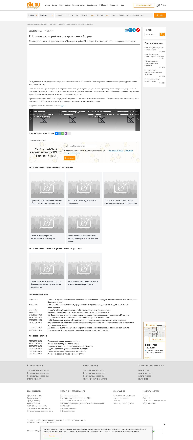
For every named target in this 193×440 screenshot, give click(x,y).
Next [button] (137, 120)
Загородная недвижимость (38, 408)
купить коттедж (145, 373)
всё (92, 15)
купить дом (143, 370)
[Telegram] (59, 133)
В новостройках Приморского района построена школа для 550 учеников (78, 312)
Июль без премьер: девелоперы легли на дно (67, 351)
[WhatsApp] (62, 133)
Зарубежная (92, 5)
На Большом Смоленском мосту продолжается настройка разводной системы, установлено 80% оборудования (88, 306)
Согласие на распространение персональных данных (82, 403)
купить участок (145, 376)
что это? (147, 358)
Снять (54, 5)
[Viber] (66, 133)
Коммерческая (78, 5)
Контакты (146, 398)
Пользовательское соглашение (73, 401)
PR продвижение (67, 411)
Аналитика (114, 5)
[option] (43, 120)
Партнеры (117, 401)
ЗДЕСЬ (63, 105)
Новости (60, 24)
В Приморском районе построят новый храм (78, 24)
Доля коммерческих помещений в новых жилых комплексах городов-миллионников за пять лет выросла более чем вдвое (92, 301)
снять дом (143, 379)
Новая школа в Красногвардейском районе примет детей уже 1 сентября (78, 330)
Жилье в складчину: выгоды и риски (63, 344)
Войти (163, 5)
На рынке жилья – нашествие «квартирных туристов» (70, 346)
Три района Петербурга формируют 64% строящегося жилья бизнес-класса (79, 310)
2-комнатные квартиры (38, 373)
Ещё (122, 5)
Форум (145, 396)
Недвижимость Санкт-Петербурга (37, 24)
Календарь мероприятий (123, 403)
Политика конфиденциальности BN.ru (75, 398)
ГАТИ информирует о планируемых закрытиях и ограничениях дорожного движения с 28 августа (88, 328)
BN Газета (103, 5)
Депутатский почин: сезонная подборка (64, 341)
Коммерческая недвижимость (40, 411)
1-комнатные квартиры (38, 370)
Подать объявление (143, 5)
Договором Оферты (116, 151)
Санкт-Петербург (32, 8)
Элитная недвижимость (37, 406)
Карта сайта (65, 406)
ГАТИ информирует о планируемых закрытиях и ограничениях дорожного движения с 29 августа (88, 315)
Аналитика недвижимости (124, 396)
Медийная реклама (68, 408)
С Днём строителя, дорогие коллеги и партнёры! (68, 349)
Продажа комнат (34, 398)
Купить (47, 5)
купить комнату (34, 379)
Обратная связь (149, 403)
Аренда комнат (33, 403)
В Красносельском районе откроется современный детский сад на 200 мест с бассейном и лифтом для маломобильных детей (91, 324)
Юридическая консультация (154, 401)
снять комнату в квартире (95, 379)
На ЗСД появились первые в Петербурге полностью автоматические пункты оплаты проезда (87, 320)
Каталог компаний (120, 398)
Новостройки (64, 5)
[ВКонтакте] (56, 133)
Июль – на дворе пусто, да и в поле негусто (66, 354)
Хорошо (52, 436)
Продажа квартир (34, 396)
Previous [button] (31, 120)
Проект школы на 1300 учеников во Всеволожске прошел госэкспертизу (79, 318)
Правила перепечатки (69, 396)
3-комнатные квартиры (38, 376)
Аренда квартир (33, 401)
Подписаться (69, 158)
